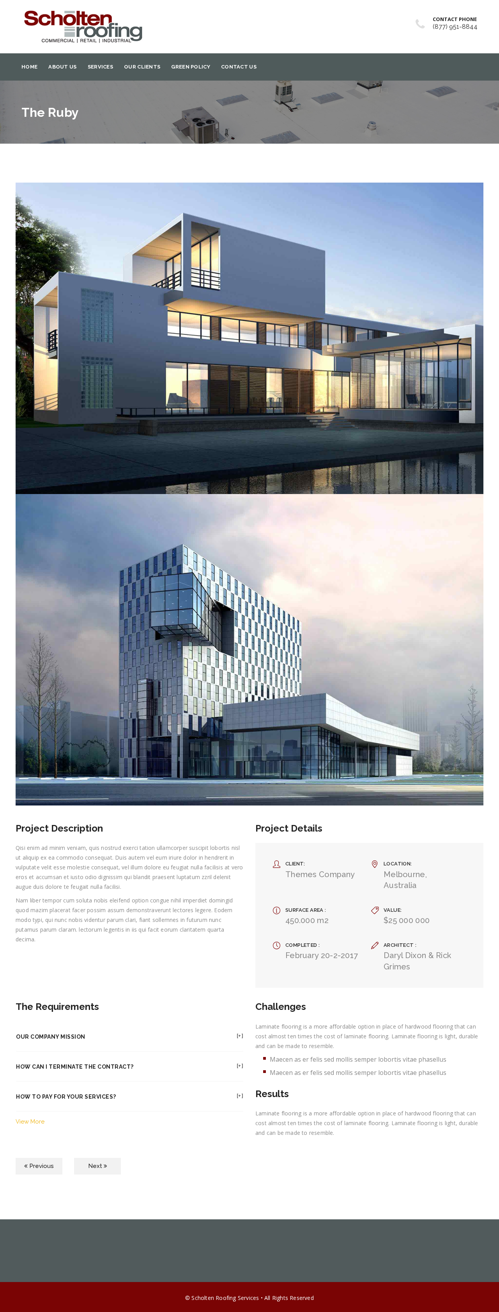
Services (100, 67)
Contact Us (239, 67)
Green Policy (190, 67)
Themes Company (320, 874)
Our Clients (142, 67)
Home (29, 67)
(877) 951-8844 (455, 26)
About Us (62, 67)
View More (30, 1121)
